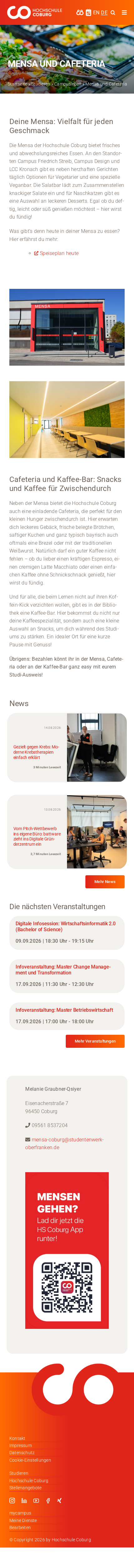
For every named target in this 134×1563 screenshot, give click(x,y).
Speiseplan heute (59, 253)
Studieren (40, 83)
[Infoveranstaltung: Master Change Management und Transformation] (67, 976)
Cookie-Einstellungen (30, 1460)
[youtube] (36, 1500)
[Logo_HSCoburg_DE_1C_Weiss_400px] (34, 8)
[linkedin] (24, 1500)
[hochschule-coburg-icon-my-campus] (80, 12)
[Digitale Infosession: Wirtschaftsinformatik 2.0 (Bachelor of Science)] (67, 933)
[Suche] (113, 12)
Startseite (17, 83)
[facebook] (48, 1500)
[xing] (59, 1500)
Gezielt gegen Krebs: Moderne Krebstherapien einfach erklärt (36, 752)
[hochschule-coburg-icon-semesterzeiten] (88, 11)
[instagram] (12, 1500)
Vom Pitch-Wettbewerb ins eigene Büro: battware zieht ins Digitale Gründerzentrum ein (37, 836)
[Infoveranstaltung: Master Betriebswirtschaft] (67, 1016)
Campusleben (68, 83)
